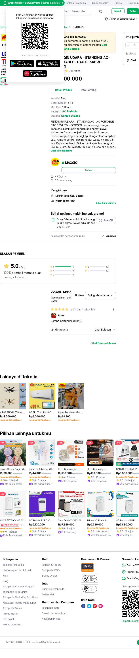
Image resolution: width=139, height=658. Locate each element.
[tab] (64, 90)
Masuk (117, 11)
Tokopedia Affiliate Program (18, 586)
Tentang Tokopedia (75, 3)
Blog (5, 581)
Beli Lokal (8, 619)
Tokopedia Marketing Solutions (20, 597)
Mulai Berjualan (100, 3)
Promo (118, 3)
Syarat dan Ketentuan (54, 613)
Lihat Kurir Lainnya (106, 203)
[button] (122, 19)
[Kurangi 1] (128, 45)
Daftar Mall (48, 594)
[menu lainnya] (113, 309)
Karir (5, 575)
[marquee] (83, 43)
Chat (133, 60)
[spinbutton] (134, 45)
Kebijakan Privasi (51, 618)
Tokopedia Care (51, 607)
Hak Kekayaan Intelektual (17, 570)
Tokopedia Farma (12, 608)
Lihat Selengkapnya (61, 151)
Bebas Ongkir (49, 575)
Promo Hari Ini (10, 613)
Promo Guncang (12, 624)
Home (3, 27)
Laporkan (111, 236)
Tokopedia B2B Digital (15, 591)
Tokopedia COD (51, 570)
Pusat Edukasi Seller (53, 589)
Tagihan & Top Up (51, 564)
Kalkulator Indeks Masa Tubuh (20, 602)
